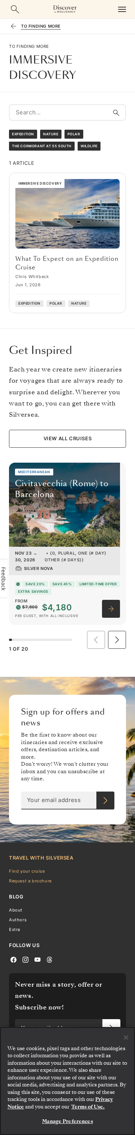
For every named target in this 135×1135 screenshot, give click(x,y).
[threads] (49, 959)
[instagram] (25, 959)
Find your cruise (27, 870)
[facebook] (13, 959)
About (15, 909)
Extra (14, 929)
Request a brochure (30, 880)
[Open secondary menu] (122, 9)
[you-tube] (37, 959)
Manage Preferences (67, 1121)
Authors (18, 919)
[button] (117, 640)
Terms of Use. (88, 1106)
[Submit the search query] (116, 112)
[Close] (126, 1037)
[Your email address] (105, 800)
